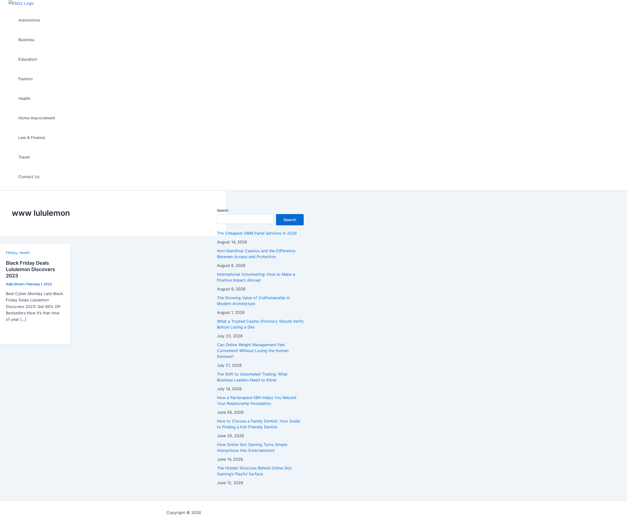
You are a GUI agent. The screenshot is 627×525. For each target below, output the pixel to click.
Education (27, 59)
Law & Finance (31, 137)
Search (222, 210)
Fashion (25, 78)
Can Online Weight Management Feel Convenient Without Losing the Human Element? (253, 350)
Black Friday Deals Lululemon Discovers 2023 (30, 269)
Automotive (29, 20)
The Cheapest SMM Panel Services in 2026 (257, 233)
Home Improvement (36, 117)
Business (26, 39)
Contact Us (28, 176)
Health (24, 98)
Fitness (11, 253)
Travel (24, 157)
